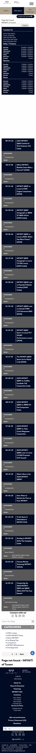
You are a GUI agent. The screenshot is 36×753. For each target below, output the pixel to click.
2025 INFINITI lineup (15, 635)
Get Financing (30, 11)
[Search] (32, 621)
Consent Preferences (8, 749)
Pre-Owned (17, 699)
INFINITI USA (17, 692)
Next (22, 654)
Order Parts (17, 710)
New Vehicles (17, 698)
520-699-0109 (12, 39)
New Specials (17, 701)
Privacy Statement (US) (17, 720)
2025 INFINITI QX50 (18, 605)
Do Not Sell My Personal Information (17, 747)
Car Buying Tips (12, 640)
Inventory (17, 695)
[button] (32, 653)
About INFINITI (13, 638)
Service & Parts (17, 706)
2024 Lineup (12, 633)
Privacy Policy (23, 745)
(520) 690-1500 (12, 41)
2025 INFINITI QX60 (18, 555)
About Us (17, 683)
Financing (17, 689)
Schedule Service (17, 708)
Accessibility (14, 745)
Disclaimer (17, 723)
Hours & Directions (17, 686)
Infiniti (28, 555)
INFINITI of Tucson (9, 23)
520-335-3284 (11, 37)
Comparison (11, 643)
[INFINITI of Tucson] (11, 2)
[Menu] (31, 4)
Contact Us (5, 745)
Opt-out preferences (17, 717)
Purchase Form (17, 703)
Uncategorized (12, 648)
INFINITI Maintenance (15, 645)
